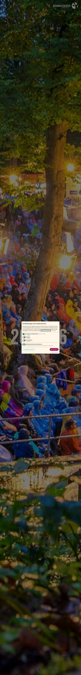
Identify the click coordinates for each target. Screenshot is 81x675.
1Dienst (28, 335)
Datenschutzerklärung (45, 330)
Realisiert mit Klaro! (54, 352)
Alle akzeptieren (54, 349)
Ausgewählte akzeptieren (28, 349)
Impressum (53, 330)
